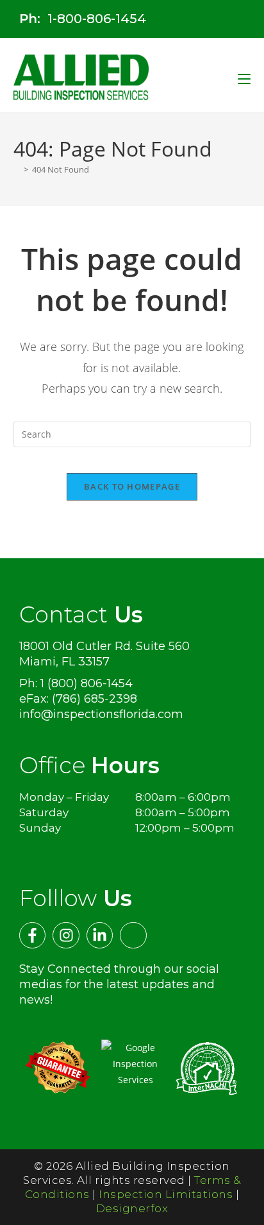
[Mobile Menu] (244, 77)
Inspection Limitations (166, 1194)
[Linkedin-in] (100, 935)
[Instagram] (66, 935)
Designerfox (132, 1208)
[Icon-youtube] (133, 935)
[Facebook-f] (32, 935)
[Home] (16, 169)
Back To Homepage (132, 486)
